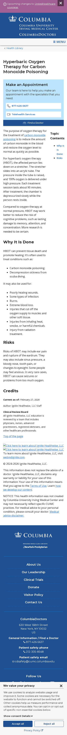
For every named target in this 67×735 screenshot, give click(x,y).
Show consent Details (17, 716)
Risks (59, 158)
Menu (61, 42)
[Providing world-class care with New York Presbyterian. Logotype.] (33, 546)
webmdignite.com (14, 457)
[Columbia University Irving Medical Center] (33, 535)
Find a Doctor (35, 122)
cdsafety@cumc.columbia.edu (35, 661)
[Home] (33, 25)
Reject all (49, 723)
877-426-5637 (20, 105)
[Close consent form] (61, 685)
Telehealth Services (23, 114)
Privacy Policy (32, 730)
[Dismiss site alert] (61, 3)
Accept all (18, 723)
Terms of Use (38, 486)
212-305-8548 (35, 651)
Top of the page (13, 436)
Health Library (14, 48)
